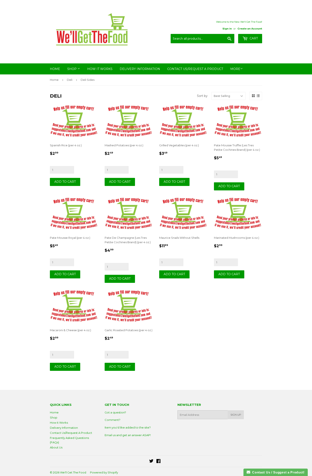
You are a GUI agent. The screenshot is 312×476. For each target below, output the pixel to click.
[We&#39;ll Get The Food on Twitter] (151, 461)
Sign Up (235, 414)
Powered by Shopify (104, 472)
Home (55, 69)
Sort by (202, 96)
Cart (253, 38)
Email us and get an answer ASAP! (128, 435)
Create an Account (250, 28)
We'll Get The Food (73, 472)
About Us (56, 447)
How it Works (99, 69)
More (235, 69)
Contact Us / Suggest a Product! (277, 472)
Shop (72, 69)
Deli (69, 79)
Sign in (227, 28)
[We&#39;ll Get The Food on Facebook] (158, 461)
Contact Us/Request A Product (195, 69)
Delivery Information (140, 69)
